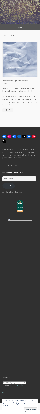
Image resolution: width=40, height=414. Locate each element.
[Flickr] (29, 136)
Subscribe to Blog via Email (12, 173)
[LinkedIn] (19, 136)
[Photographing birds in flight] (9, 110)
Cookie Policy (7, 405)
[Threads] (24, 136)
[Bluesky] (4, 136)
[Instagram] (9, 136)
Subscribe (8, 186)
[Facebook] (14, 136)
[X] (4, 141)
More (27, 105)
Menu (20, 27)
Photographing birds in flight (15, 81)
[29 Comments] (6, 110)
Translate (19, 385)
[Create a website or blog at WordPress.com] (3, 392)
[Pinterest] (34, 136)
